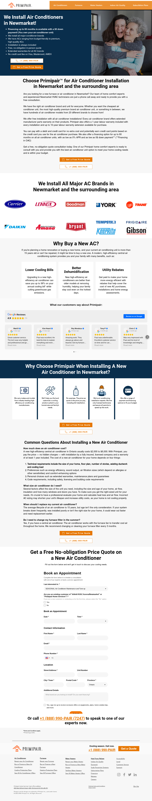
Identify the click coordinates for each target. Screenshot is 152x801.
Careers (93, 779)
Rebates (94, 776)
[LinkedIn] (135, 774)
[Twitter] (130, 774)
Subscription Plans (97, 770)
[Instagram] (119, 774)
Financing (94, 773)
